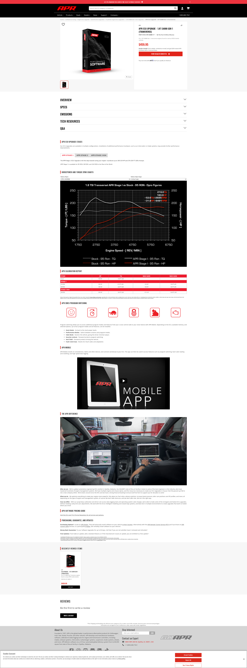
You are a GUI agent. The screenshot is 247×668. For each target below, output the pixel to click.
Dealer (84, 540)
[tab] (67, 155)
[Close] (244, 659)
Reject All (188, 660)
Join (152, 633)
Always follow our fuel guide (95, 297)
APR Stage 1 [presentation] (67, 155)
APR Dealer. (85, 525)
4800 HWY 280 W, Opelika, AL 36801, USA (139, 642)
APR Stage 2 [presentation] (82, 155)
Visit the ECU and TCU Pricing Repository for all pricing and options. (82, 515)
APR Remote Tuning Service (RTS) (158, 525)
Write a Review (68, 615)
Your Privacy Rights (188, 665)
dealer (88, 526)
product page (99, 540)
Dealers (87, 15)
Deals (78, 15)
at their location (127, 525)
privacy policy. (121, 659)
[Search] (175, 8)
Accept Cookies (188, 655)
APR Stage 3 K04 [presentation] (98, 155)
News (95, 15)
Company (114, 15)
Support (104, 15)
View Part (70, 587)
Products (69, 15)
